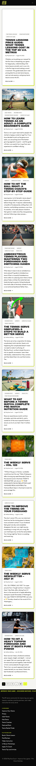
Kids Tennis (5, 719)
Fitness (4, 714)
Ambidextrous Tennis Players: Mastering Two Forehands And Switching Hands (17, 259)
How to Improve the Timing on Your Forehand (16, 509)
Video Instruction (7, 741)
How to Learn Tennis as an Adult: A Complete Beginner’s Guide (17, 122)
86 (20, 684)
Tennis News (8, 459)
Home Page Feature (24, 34)
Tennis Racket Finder (8, 728)
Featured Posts (18, 112)
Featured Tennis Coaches (11, 115)
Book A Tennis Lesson (8, 735)
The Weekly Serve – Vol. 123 (17, 463)
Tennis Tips (26, 180)
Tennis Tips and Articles (9, 749)
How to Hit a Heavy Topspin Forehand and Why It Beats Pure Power (17, 643)
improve (7, 180)
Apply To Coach (7, 747)
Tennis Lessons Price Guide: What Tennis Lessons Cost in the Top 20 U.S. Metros (17, 46)
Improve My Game (10, 36)
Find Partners (6, 738)
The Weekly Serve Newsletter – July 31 (17, 576)
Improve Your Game (8, 711)
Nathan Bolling (10, 337)
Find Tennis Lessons (11, 34)
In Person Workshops (8, 744)
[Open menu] (32, 2)
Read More (9, 81)
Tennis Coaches (7, 722)
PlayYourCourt (10, 55)
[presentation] (18, 19)
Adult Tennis (8, 112)
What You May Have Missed (11, 395)
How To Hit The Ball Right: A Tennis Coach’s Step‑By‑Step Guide (18, 187)
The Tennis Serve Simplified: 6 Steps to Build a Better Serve (16, 330)
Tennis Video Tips (9, 323)
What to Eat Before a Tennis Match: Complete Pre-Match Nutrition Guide (17, 404)
